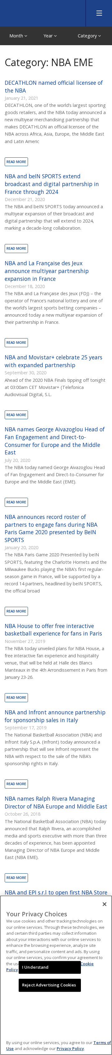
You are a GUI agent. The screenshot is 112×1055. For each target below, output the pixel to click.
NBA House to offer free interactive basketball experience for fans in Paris (53, 629)
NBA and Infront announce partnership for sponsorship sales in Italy (55, 716)
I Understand (35, 967)
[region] (56, 975)
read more (16, 161)
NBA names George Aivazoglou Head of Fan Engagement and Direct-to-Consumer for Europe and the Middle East (55, 440)
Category (88, 36)
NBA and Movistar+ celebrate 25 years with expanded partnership (53, 361)
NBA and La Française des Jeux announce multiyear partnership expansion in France (47, 270)
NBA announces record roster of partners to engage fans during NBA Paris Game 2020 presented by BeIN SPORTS (51, 528)
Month (16, 36)
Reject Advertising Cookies (49, 985)
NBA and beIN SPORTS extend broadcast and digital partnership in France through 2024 (52, 183)
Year (49, 36)
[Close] (104, 904)
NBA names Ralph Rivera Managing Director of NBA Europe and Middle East (56, 802)
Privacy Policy (70, 1048)
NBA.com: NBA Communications (46, 12)
